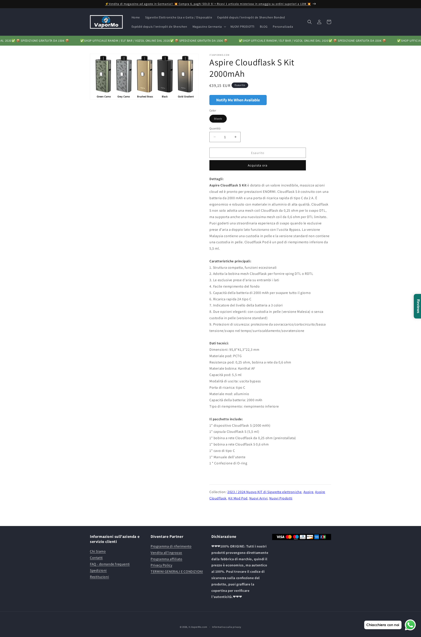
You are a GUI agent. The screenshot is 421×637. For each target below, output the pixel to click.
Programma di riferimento (171, 546)
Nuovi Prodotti (280, 498)
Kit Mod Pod (238, 498)
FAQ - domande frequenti (110, 564)
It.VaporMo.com (198, 626)
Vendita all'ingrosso (166, 552)
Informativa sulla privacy (226, 626)
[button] (209, 26)
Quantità (215, 128)
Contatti (96, 558)
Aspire (308, 491)
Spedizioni (98, 570)
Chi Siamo (98, 551)
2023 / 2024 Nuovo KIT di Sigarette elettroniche (264, 491)
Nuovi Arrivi (258, 498)
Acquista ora (258, 165)
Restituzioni (99, 576)
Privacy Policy (161, 565)
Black (220, 119)
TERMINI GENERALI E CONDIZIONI (177, 571)
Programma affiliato (166, 559)
